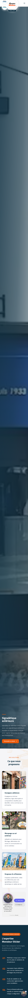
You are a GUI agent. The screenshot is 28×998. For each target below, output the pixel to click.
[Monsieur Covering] (4, 7)
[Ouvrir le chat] (23, 993)
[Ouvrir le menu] (24, 3)
